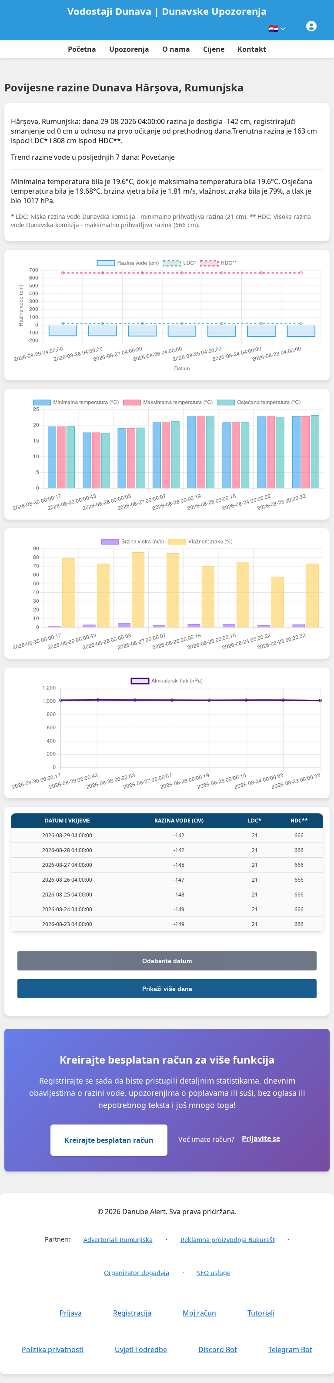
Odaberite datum (167, 960)
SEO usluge (213, 1273)
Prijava (71, 1313)
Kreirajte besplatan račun (109, 1140)
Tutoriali (260, 1313)
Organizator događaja (136, 1273)
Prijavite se (261, 1138)
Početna (82, 49)
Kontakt (251, 49)
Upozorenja (129, 49)
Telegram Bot (290, 1349)
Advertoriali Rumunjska (118, 1239)
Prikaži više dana (167, 988)
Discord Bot (217, 1349)
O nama (176, 49)
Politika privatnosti (53, 1349)
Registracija (132, 1313)
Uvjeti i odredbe (141, 1349)
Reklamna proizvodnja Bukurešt (227, 1239)
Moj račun (199, 1313)
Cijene (213, 49)
